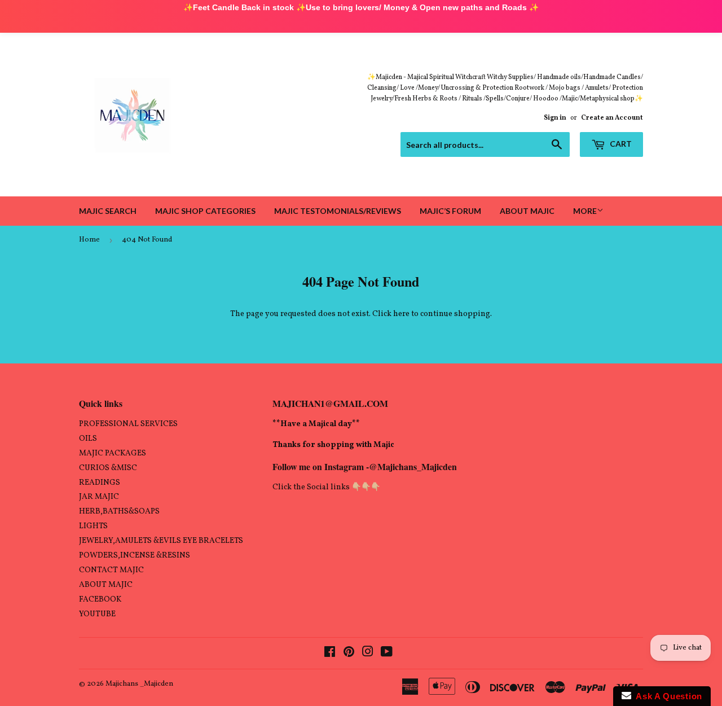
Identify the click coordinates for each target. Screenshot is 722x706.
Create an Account (612, 117)
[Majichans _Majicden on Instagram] (367, 653)
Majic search (108, 211)
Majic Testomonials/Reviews (337, 211)
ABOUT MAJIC (106, 585)
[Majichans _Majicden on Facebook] (330, 653)
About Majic (527, 211)
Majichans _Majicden (139, 684)
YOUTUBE (97, 614)
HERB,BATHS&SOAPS (119, 511)
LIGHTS (93, 526)
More (585, 211)
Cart (620, 143)
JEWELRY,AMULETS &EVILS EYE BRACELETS (161, 541)
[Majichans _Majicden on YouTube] (387, 653)
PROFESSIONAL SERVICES (128, 424)
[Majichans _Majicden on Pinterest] (349, 653)
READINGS (99, 482)
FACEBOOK (100, 599)
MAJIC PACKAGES (112, 453)
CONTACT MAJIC (111, 570)
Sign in (555, 117)
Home (89, 240)
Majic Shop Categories (205, 211)
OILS (88, 438)
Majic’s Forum (450, 211)
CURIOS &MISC (108, 468)
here (401, 314)
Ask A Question (666, 696)
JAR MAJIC (99, 497)
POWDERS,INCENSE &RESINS (134, 555)
